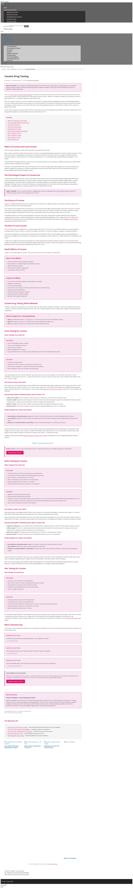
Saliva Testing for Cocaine (14, 135)
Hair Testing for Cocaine (14, 137)
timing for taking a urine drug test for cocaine (35, 435)
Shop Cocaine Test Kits (14, 452)
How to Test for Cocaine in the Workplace (19, 729)
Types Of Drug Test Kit (10, 10)
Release (67, 191)
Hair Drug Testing (11, 21)
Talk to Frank (59, 191)
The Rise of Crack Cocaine (14, 127)
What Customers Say (13, 139)
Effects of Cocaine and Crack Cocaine (17, 120)
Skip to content (5, 1)
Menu (2, 31)
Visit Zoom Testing (53, 864)
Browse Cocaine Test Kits (15, 681)
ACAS (76, 562)
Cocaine (13, 871)
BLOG (5, 7)
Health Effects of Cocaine (14, 129)
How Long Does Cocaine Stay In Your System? (20, 731)
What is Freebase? (70, 858)
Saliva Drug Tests (11, 19)
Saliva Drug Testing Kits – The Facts (33, 746)
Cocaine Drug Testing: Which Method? (18, 131)
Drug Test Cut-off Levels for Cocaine (17, 727)
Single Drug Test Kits (12, 12)
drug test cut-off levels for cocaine (53, 389)
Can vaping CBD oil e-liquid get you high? (11, 746)
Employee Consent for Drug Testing (51, 746)
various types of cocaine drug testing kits (21, 94)
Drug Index (21, 871)
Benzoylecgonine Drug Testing (16, 735)
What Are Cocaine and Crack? (15, 733)
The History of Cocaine (14, 125)
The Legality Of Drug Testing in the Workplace (16, 872)
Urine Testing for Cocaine (14, 133)
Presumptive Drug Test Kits (14, 17)
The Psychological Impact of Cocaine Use (18, 122)
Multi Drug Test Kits (12, 14)
